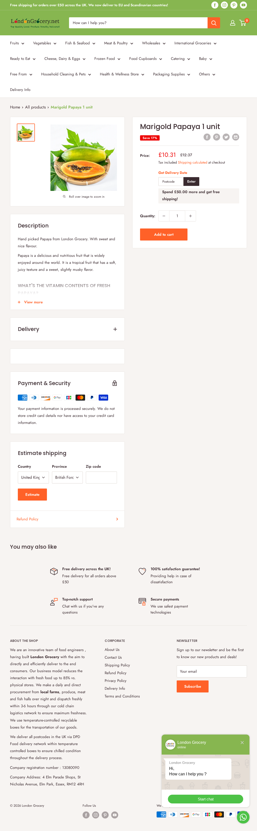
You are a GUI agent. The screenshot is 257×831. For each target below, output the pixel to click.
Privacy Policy (115, 680)
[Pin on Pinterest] (216, 137)
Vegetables (42, 43)
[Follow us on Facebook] (214, 5)
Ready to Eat (20, 58)
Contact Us (113, 657)
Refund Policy (27, 519)
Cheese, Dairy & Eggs (62, 58)
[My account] (232, 23)
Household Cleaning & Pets (63, 74)
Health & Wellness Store (119, 74)
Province (59, 466)
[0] (243, 23)
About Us (112, 649)
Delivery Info (20, 89)
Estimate (32, 494)
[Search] (214, 22)
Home (15, 107)
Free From (18, 74)
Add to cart (163, 234)
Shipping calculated (192, 162)
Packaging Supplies (169, 74)
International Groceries (192, 43)
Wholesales (151, 43)
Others (204, 74)
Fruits (14, 43)
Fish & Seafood (77, 43)
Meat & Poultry (116, 43)
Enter (191, 181)
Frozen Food (104, 58)
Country (24, 466)
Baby (203, 58)
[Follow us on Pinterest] (233, 5)
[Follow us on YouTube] (243, 5)
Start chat (206, 799)
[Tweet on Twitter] (226, 137)
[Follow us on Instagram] (224, 5)
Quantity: (147, 216)
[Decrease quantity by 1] (164, 216)
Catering (178, 58)
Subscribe (192, 686)
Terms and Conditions (122, 696)
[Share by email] (235, 137)
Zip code (93, 466)
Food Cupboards (143, 58)
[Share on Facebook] (207, 137)
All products (35, 107)
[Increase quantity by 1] (190, 216)
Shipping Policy (117, 665)
